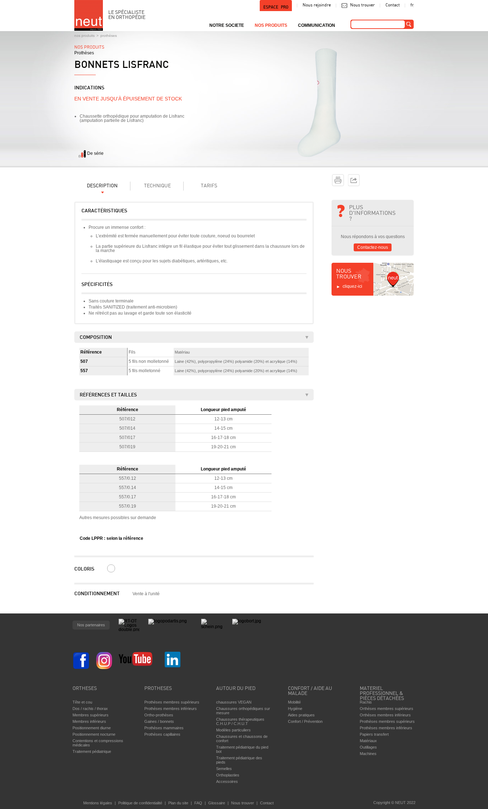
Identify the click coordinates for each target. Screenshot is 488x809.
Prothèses (108, 36)
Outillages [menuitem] (368, 747)
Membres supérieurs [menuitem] (91, 715)
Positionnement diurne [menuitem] (92, 728)
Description (102, 186)
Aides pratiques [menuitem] (301, 715)
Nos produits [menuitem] (271, 25)
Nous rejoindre (317, 5)
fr (412, 5)
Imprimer (338, 180)
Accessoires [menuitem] (227, 781)
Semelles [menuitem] (224, 768)
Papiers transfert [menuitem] (374, 734)
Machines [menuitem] (368, 753)
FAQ (198, 803)
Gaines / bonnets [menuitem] (159, 721)
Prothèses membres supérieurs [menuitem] (171, 702)
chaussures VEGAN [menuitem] (234, 702)
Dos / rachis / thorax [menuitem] (90, 708)
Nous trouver (362, 5)
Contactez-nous (372, 247)
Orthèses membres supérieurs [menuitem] (386, 708)
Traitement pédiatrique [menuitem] (92, 751)
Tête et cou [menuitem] (82, 702)
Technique (157, 186)
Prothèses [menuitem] (158, 688)
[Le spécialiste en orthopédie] (88, 15)
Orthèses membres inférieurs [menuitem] (385, 715)
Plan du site (178, 803)
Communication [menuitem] (316, 25)
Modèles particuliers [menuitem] (233, 730)
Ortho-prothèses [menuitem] (158, 715)
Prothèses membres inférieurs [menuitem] (170, 708)
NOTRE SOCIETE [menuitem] (226, 25)
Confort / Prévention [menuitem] (305, 721)
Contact (392, 5)
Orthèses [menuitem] (85, 688)
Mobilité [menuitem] (294, 702)
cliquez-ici (352, 286)
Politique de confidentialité (140, 803)
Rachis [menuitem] (366, 702)
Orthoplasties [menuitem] (227, 775)
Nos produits (84, 36)
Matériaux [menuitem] (368, 741)
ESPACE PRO (275, 7)
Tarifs (209, 186)
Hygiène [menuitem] (295, 708)
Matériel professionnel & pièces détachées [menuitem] (382, 691)
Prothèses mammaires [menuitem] (164, 728)
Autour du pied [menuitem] (235, 688)
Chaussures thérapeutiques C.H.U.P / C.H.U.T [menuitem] (240, 721)
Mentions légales (97, 803)
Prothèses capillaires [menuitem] (162, 734)
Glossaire (216, 803)
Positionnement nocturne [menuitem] (94, 734)
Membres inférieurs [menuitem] (89, 721)
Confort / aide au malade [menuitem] (310, 691)
